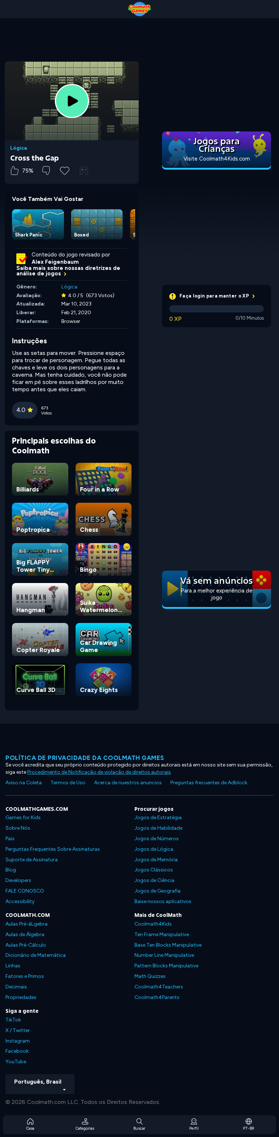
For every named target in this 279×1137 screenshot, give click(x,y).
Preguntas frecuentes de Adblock (208, 783)
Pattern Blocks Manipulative (166, 966)
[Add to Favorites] (64, 170)
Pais (10, 838)
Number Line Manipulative (164, 955)
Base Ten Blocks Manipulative (168, 945)
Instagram (17, 1041)
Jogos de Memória (156, 860)
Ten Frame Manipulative (161, 934)
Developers (18, 880)
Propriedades (20, 997)
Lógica (18, 148)
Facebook (17, 1051)
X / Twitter (17, 1030)
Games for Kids (23, 817)
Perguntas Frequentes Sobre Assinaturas (52, 849)
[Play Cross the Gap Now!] (72, 101)
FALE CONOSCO (24, 891)
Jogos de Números (156, 838)
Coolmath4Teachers (158, 987)
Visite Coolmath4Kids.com (216, 158)
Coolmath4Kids (153, 924)
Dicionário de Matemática (35, 955)
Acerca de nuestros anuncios (128, 783)
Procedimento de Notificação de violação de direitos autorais (99, 772)
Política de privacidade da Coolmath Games (84, 757)
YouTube (15, 1062)
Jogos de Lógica (153, 849)
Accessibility (20, 901)
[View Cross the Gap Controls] (84, 171)
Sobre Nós (17, 828)
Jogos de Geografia (157, 891)
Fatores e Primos (24, 976)
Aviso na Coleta (23, 783)
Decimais (16, 987)
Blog (10, 870)
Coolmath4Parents (156, 997)
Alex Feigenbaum (55, 262)
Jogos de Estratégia (158, 817)
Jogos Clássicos (153, 870)
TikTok (13, 1020)
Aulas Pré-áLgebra (26, 924)
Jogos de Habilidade (158, 828)
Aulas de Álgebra (24, 934)
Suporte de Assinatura (31, 860)
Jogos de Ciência (154, 880)
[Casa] (139, 9)
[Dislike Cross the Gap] (46, 170)
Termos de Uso (67, 783)
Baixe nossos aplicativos (162, 901)
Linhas (12, 966)
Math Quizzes (150, 976)
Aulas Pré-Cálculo (25, 945)
